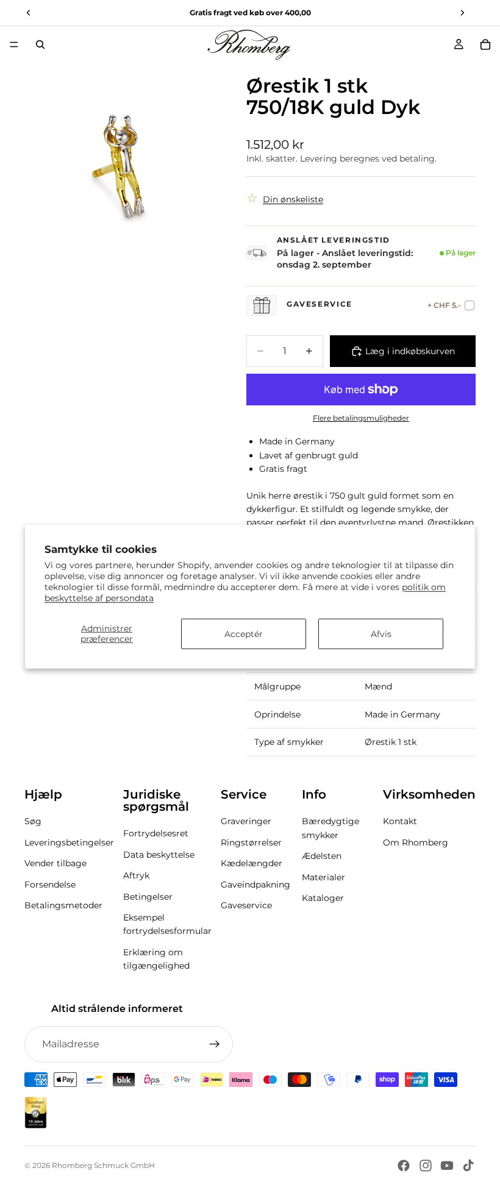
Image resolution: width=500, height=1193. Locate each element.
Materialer (323, 876)
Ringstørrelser (251, 842)
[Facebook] (403, 1165)
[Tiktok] (468, 1165)
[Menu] (14, 44)
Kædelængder (251, 863)
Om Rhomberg (415, 842)
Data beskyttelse (159, 854)
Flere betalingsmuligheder (361, 418)
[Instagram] (425, 1165)
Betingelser (148, 896)
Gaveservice (246, 905)
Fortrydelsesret (155, 833)
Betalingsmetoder (63, 905)
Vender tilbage (55, 863)
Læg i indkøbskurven (410, 351)
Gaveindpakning (255, 883)
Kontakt (400, 821)
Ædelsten (321, 855)
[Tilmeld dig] (214, 1044)
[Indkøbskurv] (485, 44)
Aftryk (136, 875)
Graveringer (246, 821)
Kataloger (323, 897)
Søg (32, 821)
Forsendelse (50, 883)
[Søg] (40, 44)
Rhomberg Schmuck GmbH (103, 1165)
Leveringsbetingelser (69, 842)
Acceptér (243, 634)
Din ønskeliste (293, 199)
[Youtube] (447, 1165)
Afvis (381, 634)
